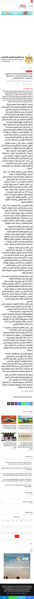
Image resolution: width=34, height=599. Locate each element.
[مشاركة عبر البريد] (12, 403)
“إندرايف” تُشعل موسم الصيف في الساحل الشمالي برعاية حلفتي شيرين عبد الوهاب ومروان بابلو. (25, 426)
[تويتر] (27, 403)
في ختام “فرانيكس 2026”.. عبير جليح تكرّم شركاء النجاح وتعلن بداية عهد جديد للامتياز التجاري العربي (9, 445)
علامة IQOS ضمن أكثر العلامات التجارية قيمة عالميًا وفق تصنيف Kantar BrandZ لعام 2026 (9, 426)
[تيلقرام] (19, 403)
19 (21, 533)
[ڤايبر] (16, 403)
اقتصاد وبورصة (23, 68)
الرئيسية (29, 68)
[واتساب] (23, 403)
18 (26, 533)
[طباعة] (8, 403)
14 (12, 530)
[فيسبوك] (31, 403)
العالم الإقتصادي (28, 88)
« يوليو (31, 543)
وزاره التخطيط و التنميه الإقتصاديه (22, 397)
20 (17, 533)
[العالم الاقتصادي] (22, 6)
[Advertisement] (17, 34)
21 (12, 533)
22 (8, 533)
